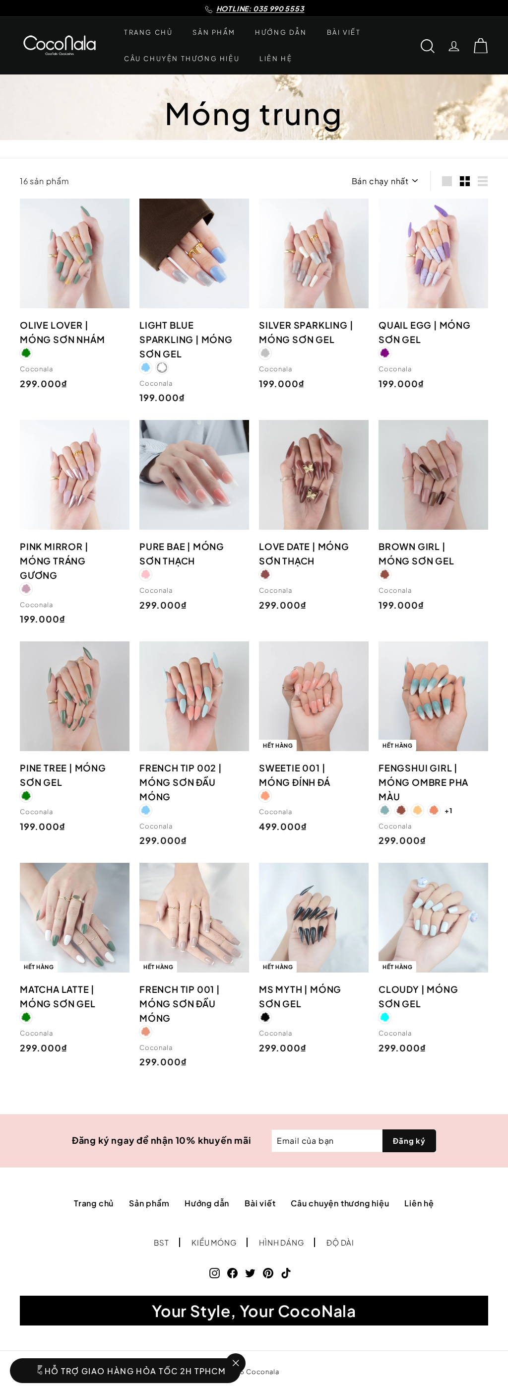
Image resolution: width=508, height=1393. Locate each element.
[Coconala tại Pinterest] (268, 1272)
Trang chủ (148, 32)
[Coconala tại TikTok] (286, 1272)
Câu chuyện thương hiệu (182, 59)
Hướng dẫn (281, 32)
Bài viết (344, 32)
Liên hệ (275, 59)
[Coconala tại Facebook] (232, 1272)
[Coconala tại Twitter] (250, 1272)
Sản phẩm (213, 32)
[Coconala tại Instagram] (214, 1272)
